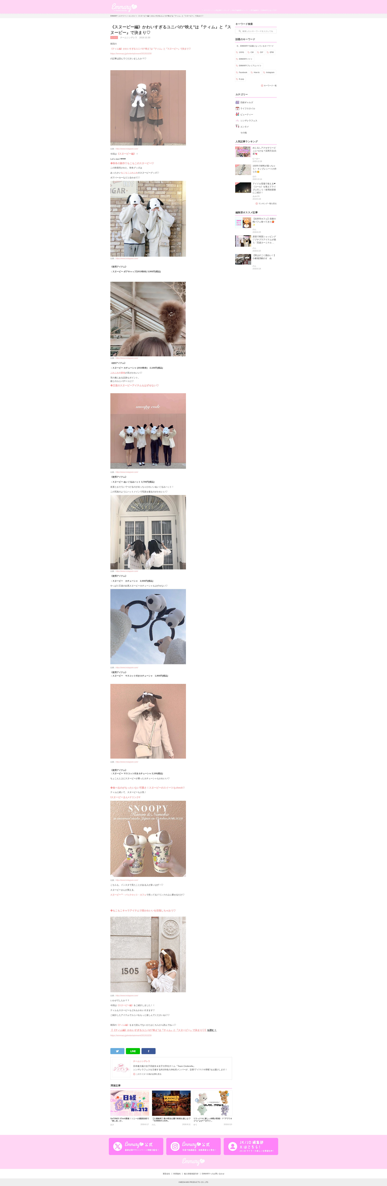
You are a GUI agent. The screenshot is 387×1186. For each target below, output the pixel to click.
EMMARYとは (266, 10)
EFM (272, 52)
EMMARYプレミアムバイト (250, 66)
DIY (261, 52)
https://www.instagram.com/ (124, 258)
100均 (241, 52)
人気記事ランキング (221, 10)
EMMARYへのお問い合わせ (213, 1174)
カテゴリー (208, 10)
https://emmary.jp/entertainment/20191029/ (131, 53)
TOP (275, 10)
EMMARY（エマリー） (118, 16)
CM (252, 52)
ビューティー (246, 114)
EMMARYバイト (245, 59)
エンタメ (132, 16)
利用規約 (177, 1174)
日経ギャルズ (246, 102)
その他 (243, 132)
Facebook (243, 72)
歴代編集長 (254, 10)
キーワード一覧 (270, 86)
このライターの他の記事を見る (148, 1074)
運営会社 (166, 1174)
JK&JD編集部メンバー (239, 10)
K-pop (241, 79)
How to (257, 72)
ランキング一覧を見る (268, 204)
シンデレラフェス (248, 120)
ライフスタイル (247, 108)
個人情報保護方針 (191, 1174)
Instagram (270, 72)
